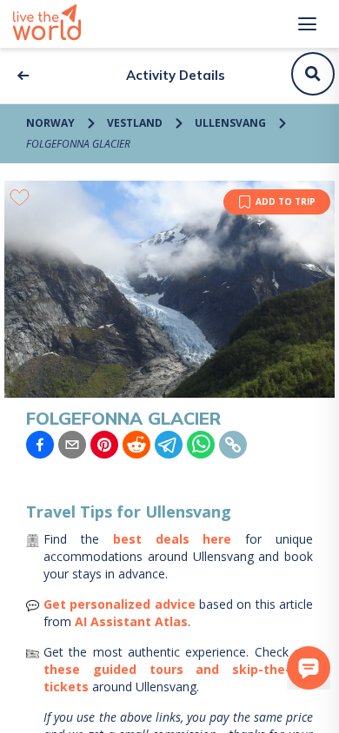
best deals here (172, 539)
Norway (50, 123)
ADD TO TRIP (286, 201)
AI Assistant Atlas (131, 621)
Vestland (135, 123)
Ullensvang (230, 123)
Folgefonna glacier (78, 143)
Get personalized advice (119, 604)
